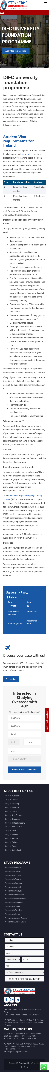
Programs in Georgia (13, 879)
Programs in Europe (13, 875)
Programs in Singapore (14, 902)
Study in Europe (11, 846)
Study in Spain (10, 831)
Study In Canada (11, 800)
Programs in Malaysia (13, 891)
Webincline (35, 1063)
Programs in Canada (13, 871)
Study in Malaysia (12, 807)
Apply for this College (15, 51)
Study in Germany (12, 804)
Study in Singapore (12, 819)
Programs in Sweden (13, 910)
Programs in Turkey (13, 914)
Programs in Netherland (14, 895)
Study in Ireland (11, 811)
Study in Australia (12, 796)
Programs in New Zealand (15, 899)
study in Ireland (26, 154)
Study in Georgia (11, 838)
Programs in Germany (14, 883)
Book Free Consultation (47, 720)
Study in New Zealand (13, 815)
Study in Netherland (13, 850)
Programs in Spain (12, 906)
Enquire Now (11, 679)
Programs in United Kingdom (16, 918)
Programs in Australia (13, 868)
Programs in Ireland (13, 887)
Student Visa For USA (13, 827)
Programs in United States (15, 922)
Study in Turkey (11, 842)
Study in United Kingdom (15, 823)
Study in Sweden (11, 835)
